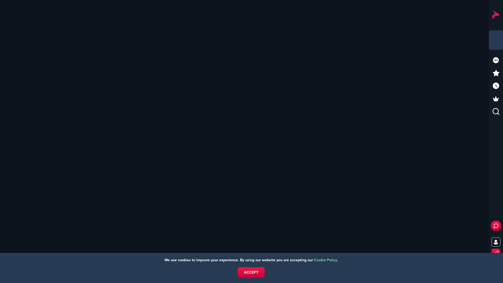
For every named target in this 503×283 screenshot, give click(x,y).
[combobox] (496, 40)
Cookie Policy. (326, 260)
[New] (496, 60)
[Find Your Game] (496, 111)
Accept (251, 272)
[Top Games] (496, 73)
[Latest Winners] (496, 98)
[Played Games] (496, 86)
